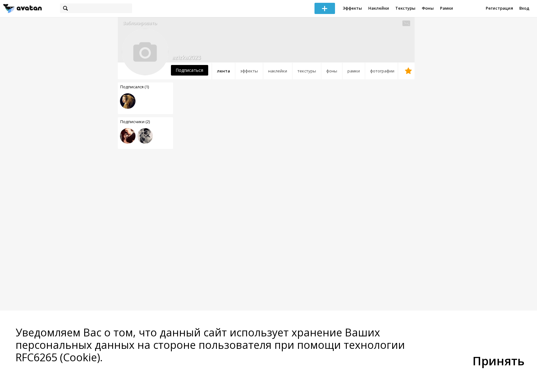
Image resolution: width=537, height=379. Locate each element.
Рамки (446, 8)
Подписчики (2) (135, 121)
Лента (223, 71)
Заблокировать (140, 23)
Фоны (428, 8)
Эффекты (352, 8)
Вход (524, 8)
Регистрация (499, 8)
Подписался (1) (134, 87)
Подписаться (189, 70)
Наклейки (378, 8)
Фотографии (382, 71)
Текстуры (405, 8)
